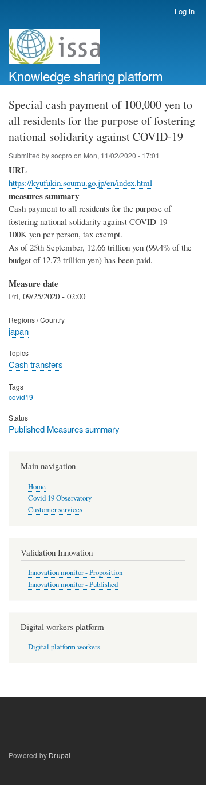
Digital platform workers (64, 647)
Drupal (59, 755)
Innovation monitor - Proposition (75, 572)
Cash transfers (35, 364)
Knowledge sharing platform (86, 75)
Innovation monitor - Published (73, 584)
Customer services (55, 509)
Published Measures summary (64, 429)
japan (19, 331)
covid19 (21, 397)
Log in (185, 11)
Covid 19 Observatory (60, 498)
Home (37, 486)
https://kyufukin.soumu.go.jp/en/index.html (80, 182)
